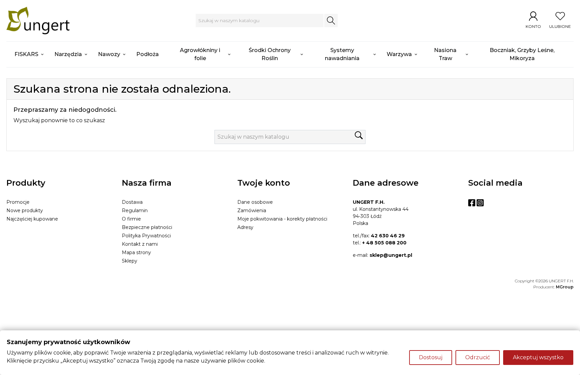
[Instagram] (480, 203)
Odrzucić (477, 357)
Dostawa (132, 202)
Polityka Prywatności (146, 236)
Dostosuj (430, 357)
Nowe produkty (24, 210)
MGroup (565, 286)
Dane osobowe (255, 202)
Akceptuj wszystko (538, 357)
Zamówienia (251, 210)
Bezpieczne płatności (147, 227)
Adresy (245, 227)
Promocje (18, 202)
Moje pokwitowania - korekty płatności (282, 219)
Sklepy (129, 261)
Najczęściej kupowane (32, 219)
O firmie (131, 219)
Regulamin (135, 210)
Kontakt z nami (140, 244)
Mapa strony (136, 252)
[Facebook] (471, 203)
